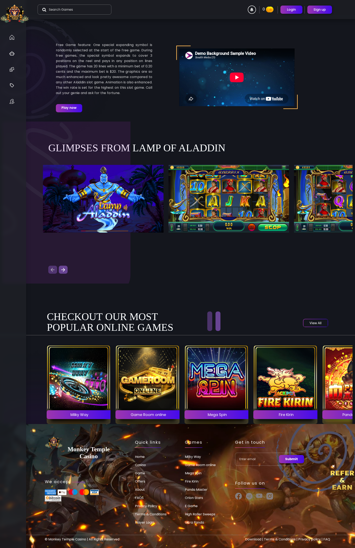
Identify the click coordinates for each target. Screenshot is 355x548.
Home (140, 456)
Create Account (78, 403)
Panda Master (196, 489)
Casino (140, 465)
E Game (191, 506)
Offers (140, 481)
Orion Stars (194, 497)
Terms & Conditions (151, 514)
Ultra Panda (194, 522)
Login (291, 9)
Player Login (144, 522)
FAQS (139, 497)
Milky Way (193, 456)
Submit (291, 459)
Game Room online (200, 465)
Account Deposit (79, 415)
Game (140, 473)
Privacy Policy (146, 506)
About (140, 489)
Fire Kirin (191, 481)
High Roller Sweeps (200, 514)
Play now (69, 107)
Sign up (320, 9)
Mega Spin (193, 473)
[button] (63, 270)
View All (316, 323)
